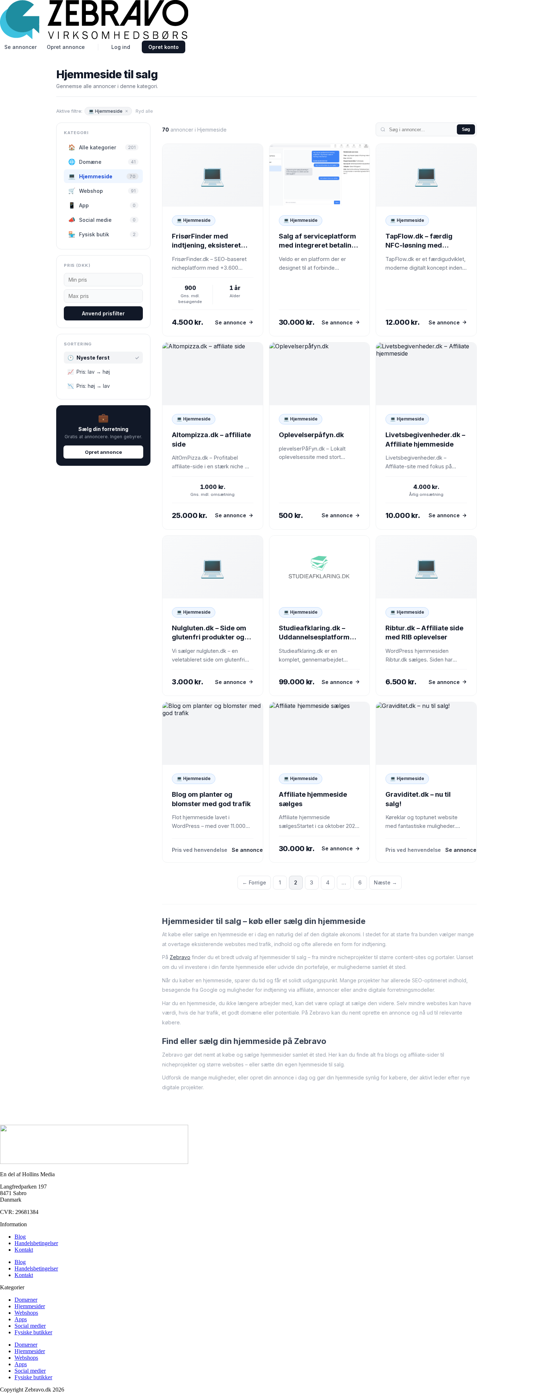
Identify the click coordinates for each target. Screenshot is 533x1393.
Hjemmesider (30, 1306)
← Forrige (254, 882)
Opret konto (163, 47)
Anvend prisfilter (103, 313)
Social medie (102, 219)
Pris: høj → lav (88, 386)
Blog (20, 1237)
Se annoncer (20, 47)
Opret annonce (66, 47)
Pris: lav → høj (88, 372)
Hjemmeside (102, 176)
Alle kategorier (102, 147)
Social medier (30, 1326)
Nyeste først (103, 358)
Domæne (102, 161)
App (102, 205)
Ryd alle (144, 111)
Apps (21, 1319)
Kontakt (24, 1250)
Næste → (385, 882)
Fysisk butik (102, 234)
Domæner (26, 1300)
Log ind (120, 47)
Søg (466, 129)
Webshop (102, 190)
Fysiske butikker (33, 1332)
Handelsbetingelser (36, 1243)
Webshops (26, 1313)
